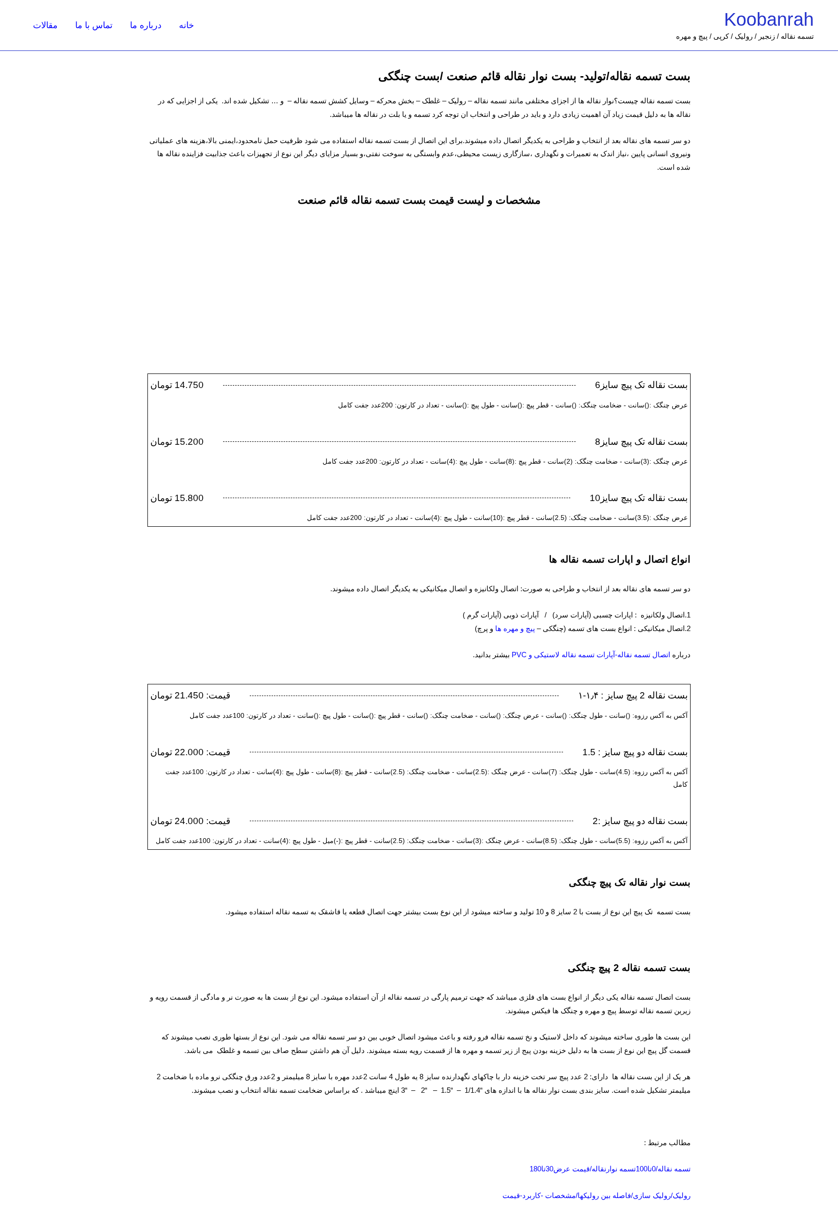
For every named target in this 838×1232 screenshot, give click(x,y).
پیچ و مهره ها (515, 628)
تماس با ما (94, 25)
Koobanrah (769, 19)
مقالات (45, 25)
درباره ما (145, 25)
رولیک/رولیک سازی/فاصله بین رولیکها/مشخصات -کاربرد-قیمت (596, 1195)
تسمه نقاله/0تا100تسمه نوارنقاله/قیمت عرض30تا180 (610, 1169)
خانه (186, 25)
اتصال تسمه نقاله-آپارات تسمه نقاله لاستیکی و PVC (591, 654)
